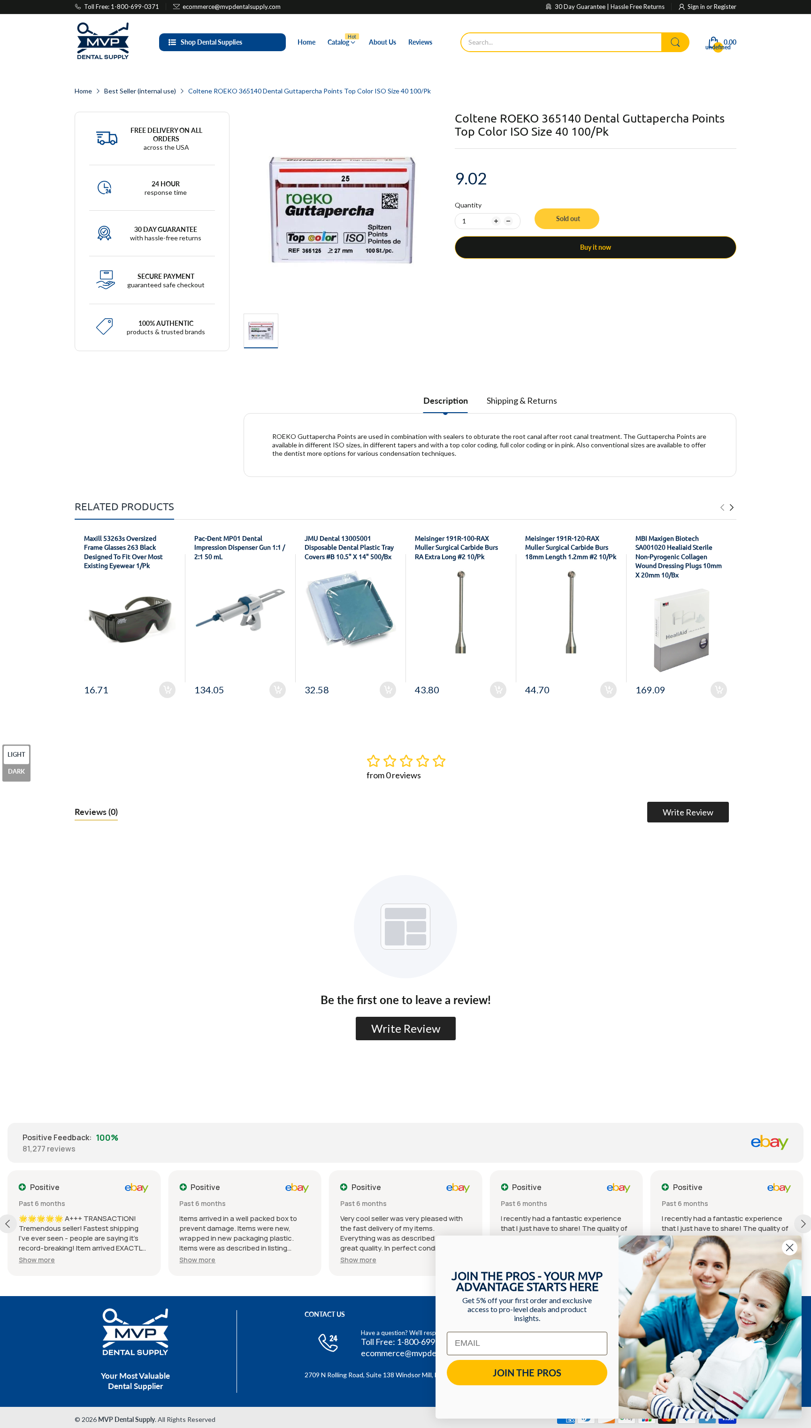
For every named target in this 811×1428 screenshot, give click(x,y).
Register (725, 6)
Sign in (697, 6)
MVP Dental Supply (126, 1419)
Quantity (468, 205)
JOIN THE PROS (527, 1372)
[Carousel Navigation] (727, 507)
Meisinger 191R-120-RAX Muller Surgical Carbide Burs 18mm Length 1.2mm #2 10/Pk (570, 547)
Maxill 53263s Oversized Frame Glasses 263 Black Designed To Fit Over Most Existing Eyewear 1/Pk (123, 552)
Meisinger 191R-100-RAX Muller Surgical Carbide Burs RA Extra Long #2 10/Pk (456, 547)
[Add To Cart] (167, 690)
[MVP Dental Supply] (103, 42)
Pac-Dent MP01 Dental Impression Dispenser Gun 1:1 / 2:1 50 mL (239, 547)
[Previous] (731, 507)
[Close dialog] (789, 1247)
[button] (37, 1260)
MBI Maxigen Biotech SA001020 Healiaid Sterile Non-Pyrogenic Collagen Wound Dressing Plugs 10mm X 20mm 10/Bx (678, 556)
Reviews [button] (96, 811)
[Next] (722, 507)
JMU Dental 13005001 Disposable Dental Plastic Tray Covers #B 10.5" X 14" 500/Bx (349, 547)
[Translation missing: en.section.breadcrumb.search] (675, 42)
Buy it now (595, 247)
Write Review (688, 812)
